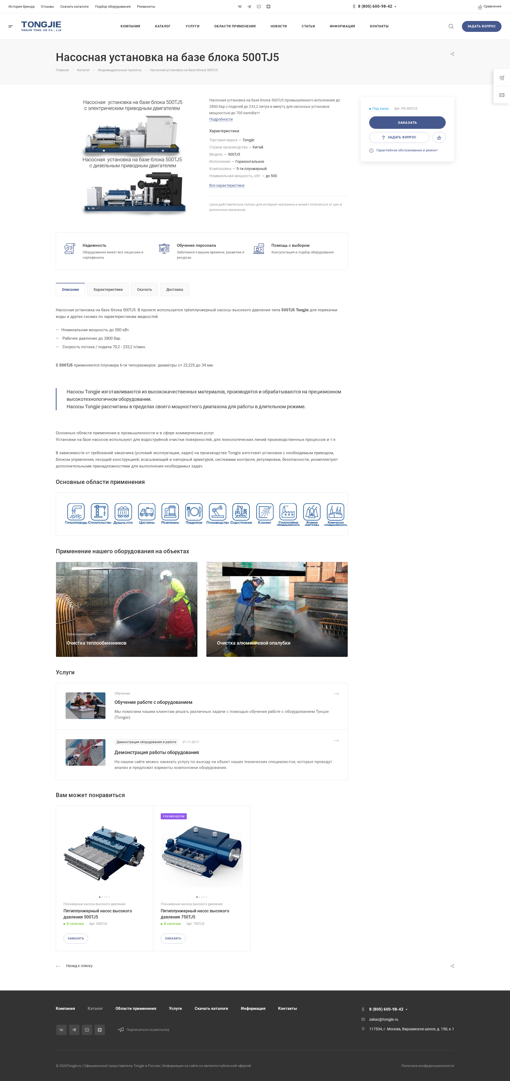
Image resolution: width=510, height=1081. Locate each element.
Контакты (287, 1008)
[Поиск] (450, 26)
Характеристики (108, 289)
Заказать (407, 123)
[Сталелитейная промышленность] (288, 514)
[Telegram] (249, 6)
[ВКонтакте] (239, 6)
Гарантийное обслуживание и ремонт (407, 150)
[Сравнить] (439, 137)
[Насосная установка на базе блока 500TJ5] (133, 157)
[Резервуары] (170, 514)
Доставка (174, 289)
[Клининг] (265, 514)
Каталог (95, 1008)
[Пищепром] (194, 514)
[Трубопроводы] (76, 514)
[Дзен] (268, 6)
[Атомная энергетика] (312, 514)
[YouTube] (258, 6)
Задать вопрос (482, 26)
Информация (253, 1008)
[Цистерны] (146, 514)
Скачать (144, 289)
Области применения (136, 1008)
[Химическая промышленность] (335, 514)
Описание (70, 289)
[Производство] (217, 514)
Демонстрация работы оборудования (156, 752)
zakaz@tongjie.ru (383, 1019)
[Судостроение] (241, 514)
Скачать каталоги (211, 1008)
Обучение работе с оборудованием (153, 702)
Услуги (175, 1008)
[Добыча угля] (123, 514)
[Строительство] (99, 514)
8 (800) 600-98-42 (375, 6)
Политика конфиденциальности (427, 1066)
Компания (65, 1008)
